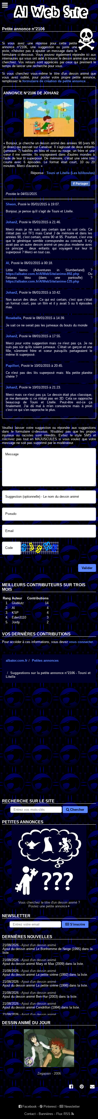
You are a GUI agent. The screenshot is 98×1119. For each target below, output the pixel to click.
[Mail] (92, 1087)
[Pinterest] (81, 1087)
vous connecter (81, 642)
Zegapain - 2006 (49, 1073)
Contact (30, 1114)
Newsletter (71, 1106)
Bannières (46, 1114)
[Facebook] (71, 1087)
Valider (87, 568)
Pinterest (49, 1106)
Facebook (29, 1106)
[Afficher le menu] (5, 6)
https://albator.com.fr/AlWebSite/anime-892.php (42, 274)
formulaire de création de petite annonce (53, 81)
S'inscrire (77, 924)
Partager (81, 183)
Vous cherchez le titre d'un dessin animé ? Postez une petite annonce (49, 904)
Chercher (76, 810)
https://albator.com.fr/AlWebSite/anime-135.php (42, 281)
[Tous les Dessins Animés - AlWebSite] (51, 19)
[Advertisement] (49, 744)
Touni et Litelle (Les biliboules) (70, 173)
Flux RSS (63, 1114)
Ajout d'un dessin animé (38, 945)
